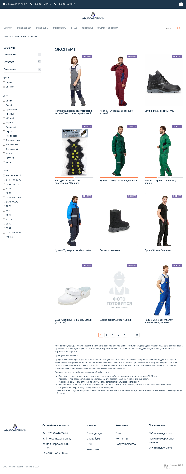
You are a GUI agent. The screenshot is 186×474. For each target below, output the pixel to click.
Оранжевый (11, 109)
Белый (9, 105)
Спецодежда (24, 28)
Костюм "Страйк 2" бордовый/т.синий (116, 112)
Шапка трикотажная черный (116, 320)
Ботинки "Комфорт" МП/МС (159, 111)
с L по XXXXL (12, 202)
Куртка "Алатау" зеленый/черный (118, 180)
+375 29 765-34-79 (66, 4)
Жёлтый (10, 118)
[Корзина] (181, 5)
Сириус (9, 82)
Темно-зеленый (13, 140)
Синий (9, 101)
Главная (7, 36)
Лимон (9, 153)
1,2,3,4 (9, 219)
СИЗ (89, 443)
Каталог (7, 28)
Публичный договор (161, 433)
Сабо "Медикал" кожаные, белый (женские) (73, 321)
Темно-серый (12, 149)
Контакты (87, 28)
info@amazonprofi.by (58, 438)
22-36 (8, 206)
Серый (9, 131)
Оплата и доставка (107, 28)
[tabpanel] (74, 80)
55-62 (8, 215)
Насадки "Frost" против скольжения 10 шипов (67, 182)
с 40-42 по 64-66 (13, 184)
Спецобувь (42, 28)
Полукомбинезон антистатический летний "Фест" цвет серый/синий (74, 112)
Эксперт (10, 87)
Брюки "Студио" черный (158, 250)
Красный (10, 114)
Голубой (10, 158)
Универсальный (13, 175)
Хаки (8, 162)
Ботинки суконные (110, 250)
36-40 (8, 210)
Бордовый (11, 127)
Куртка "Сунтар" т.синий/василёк (73, 250)
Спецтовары (59, 28)
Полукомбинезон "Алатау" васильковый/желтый (159, 321)
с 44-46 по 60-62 (13, 197)
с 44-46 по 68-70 (13, 180)
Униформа (93, 449)
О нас (74, 28)
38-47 (8, 228)
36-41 (8, 193)
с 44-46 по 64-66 (13, 232)
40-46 (8, 189)
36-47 (8, 224)
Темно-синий (12, 144)
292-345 (10, 237)
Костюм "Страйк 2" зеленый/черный (160, 182)
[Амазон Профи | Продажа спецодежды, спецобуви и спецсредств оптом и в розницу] (93, 16)
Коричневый (12, 136)
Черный (10, 122)
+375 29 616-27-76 (42, 4)
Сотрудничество (126, 443)
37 (137, 335)
